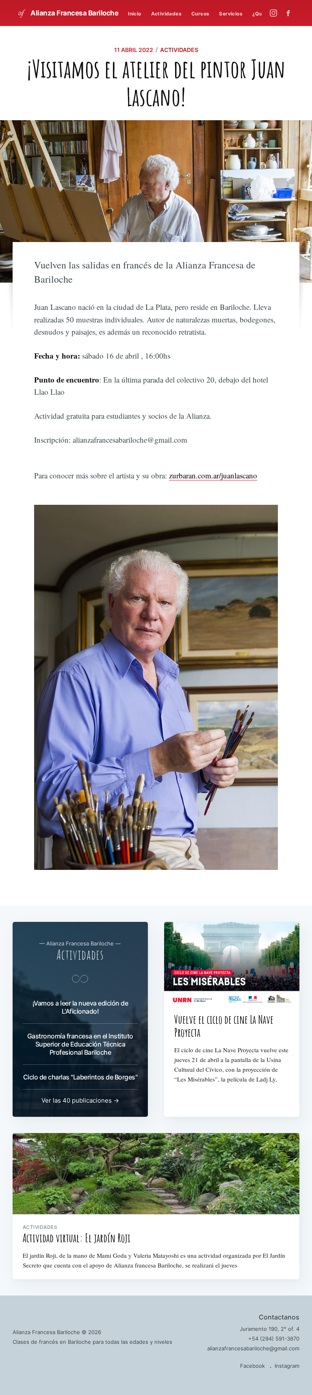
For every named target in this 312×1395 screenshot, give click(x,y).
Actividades (166, 14)
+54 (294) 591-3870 (273, 1338)
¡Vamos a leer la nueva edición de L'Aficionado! (80, 1007)
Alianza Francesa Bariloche (74, 13)
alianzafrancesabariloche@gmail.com (253, 1348)
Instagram (287, 1366)
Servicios (231, 14)
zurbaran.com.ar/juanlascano (213, 475)
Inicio (134, 14)
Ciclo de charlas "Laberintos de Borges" (80, 1077)
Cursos (200, 14)
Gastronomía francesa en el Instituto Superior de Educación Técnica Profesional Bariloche (80, 1044)
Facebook (252, 1366)
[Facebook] (290, 13)
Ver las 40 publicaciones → (80, 1100)
